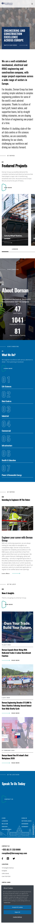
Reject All (17, 912)
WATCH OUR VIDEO (10, 45)
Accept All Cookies (17, 907)
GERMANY (25, 826)
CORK (4, 818)
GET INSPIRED (11, 156)
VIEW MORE (8, 187)
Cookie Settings (17, 917)
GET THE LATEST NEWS (13, 775)
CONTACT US (8, 799)
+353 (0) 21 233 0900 (11, 849)
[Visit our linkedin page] (8, 858)
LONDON (5, 821)
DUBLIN (24, 818)
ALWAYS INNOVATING (13, 269)
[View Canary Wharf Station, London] (15, 222)
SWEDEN (5, 826)
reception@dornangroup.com (14, 853)
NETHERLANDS (27, 821)
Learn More (6, 573)
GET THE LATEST (11, 584)
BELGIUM (5, 824)
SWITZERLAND (6, 829)
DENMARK (25, 824)
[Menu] (32, 4)
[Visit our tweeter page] (14, 858)
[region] (17, 904)
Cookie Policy (7, 902)
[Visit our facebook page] (2, 858)
